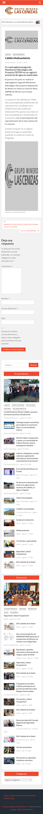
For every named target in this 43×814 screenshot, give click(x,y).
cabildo (8, 54)
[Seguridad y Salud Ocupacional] (9, 554)
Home (24, 795)
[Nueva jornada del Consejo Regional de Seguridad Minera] (9, 723)
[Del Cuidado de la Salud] (9, 564)
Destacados (30, 405)
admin (18, 523)
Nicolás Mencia (10, 62)
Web (3, 318)
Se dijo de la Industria (25, 520)
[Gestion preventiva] (9, 750)
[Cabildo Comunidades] (9, 511)
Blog (13, 795)
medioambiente (19, 54)
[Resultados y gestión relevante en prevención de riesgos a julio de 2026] (9, 652)
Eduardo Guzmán (22, 740)
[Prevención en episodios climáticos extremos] (9, 760)
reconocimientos (19, 409)
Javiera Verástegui (10, 449)
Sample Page (9, 798)
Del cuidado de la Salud (25, 710)
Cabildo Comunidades (25, 509)
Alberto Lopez (21, 658)
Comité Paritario (18, 405)
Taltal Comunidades (29, 231)
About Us (7, 795)
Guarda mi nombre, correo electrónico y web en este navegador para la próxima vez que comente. (11, 337)
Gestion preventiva (24, 747)
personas (7, 409)
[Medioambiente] (9, 533)
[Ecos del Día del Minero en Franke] (9, 471)
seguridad (14, 612)
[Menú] (3, 2)
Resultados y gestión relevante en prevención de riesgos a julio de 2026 (27, 652)
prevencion (32, 609)
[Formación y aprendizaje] (9, 543)
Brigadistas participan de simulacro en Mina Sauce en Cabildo (21, 225)
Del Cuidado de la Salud (25, 562)
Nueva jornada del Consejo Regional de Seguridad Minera (27, 722)
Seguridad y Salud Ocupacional (16, 616)
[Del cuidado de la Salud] (9, 712)
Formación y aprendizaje (26, 541)
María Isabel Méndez (11, 433)
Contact (18, 795)
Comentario (6, 266)
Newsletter (31, 795)
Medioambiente (22, 530)
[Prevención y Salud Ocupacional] (9, 702)
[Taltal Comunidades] (9, 500)
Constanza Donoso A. (11, 418)
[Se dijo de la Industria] (9, 522)
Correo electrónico (9, 308)
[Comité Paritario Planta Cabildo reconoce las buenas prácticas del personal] (21, 390)
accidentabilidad (10, 609)
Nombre (5, 298)
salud (6, 612)
